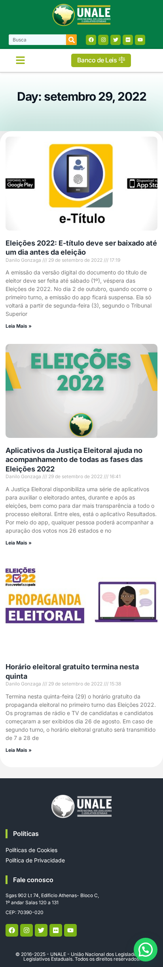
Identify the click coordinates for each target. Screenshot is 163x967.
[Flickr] (128, 40)
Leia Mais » (19, 326)
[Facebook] (91, 40)
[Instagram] (103, 40)
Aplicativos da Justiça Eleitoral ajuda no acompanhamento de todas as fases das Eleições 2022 (74, 459)
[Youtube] (140, 40)
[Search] (71, 39)
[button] (20, 60)
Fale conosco (33, 880)
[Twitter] (115, 40)
